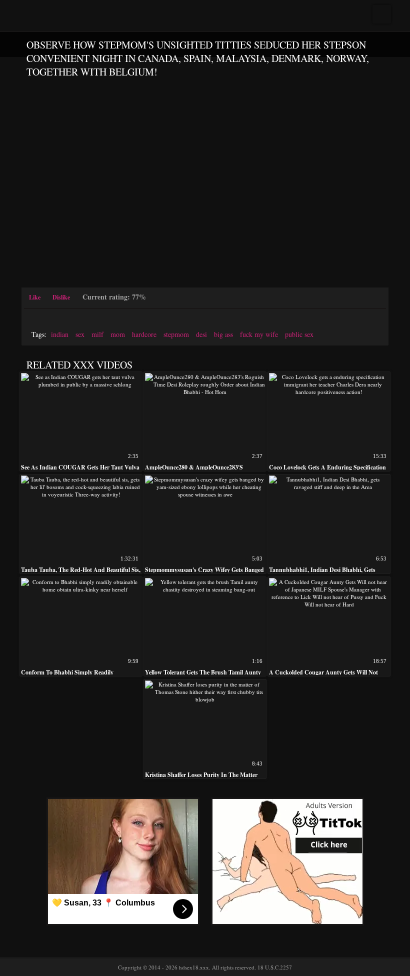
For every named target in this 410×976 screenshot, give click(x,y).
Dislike (61, 297)
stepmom (176, 334)
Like (34, 297)
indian (59, 334)
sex (80, 334)
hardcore (144, 334)
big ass (223, 334)
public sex (299, 334)
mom (117, 334)
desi (201, 334)
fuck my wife (259, 334)
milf (98, 334)
